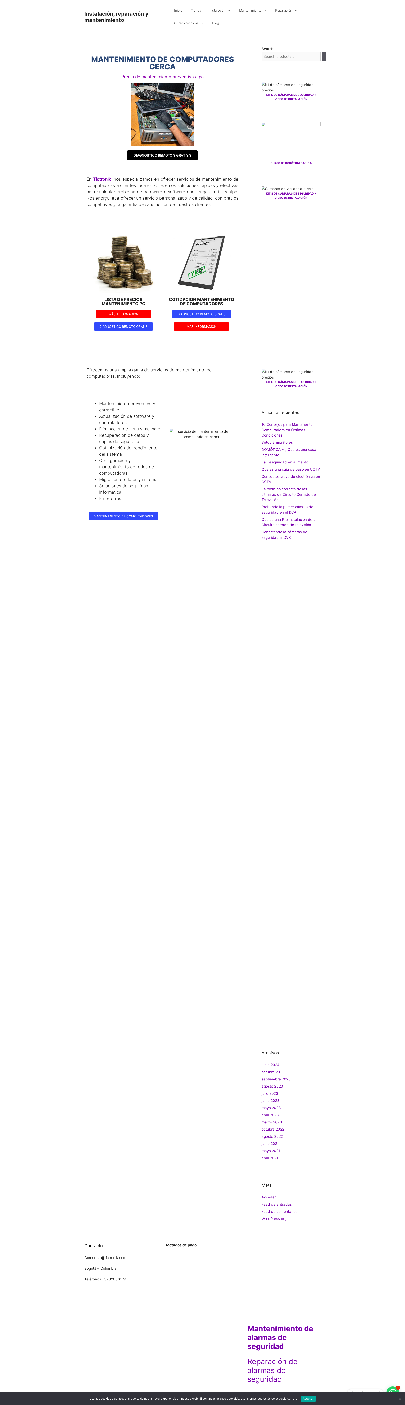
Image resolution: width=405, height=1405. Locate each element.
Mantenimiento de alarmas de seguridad (280, 1337)
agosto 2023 (272, 1086)
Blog (215, 23)
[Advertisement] (291, 284)
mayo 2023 (271, 1108)
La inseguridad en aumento (285, 462)
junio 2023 (270, 1101)
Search (267, 49)
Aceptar (308, 1398)
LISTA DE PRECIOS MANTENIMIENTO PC (123, 301)
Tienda (196, 10)
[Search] (324, 56)
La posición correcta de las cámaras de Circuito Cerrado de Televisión (289, 494)
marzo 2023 (272, 1122)
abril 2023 (270, 1115)
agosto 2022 (272, 1136)
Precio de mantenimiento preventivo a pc (162, 76)
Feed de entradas (277, 1204)
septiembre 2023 (276, 1079)
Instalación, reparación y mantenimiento (116, 17)
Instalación (217, 10)
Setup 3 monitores (277, 442)
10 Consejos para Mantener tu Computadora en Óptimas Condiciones (287, 429)
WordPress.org (274, 1219)
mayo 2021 (271, 1151)
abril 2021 (270, 1158)
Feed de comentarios (279, 1211)
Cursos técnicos (186, 23)
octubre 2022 (273, 1129)
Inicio (178, 10)
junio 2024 (270, 1065)
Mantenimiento (250, 10)
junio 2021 (270, 1144)
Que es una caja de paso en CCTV (291, 469)
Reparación (283, 10)
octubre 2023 (273, 1072)
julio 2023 (270, 1093)
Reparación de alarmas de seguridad (272, 1370)
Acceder (269, 1197)
